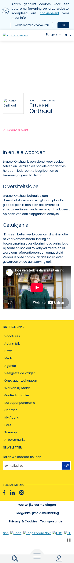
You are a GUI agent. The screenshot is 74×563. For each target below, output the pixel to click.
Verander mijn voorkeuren (32, 25)
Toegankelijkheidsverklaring (37, 513)
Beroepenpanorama (19, 403)
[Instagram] (21, 492)
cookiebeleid (49, 13)
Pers (7, 425)
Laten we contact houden (22, 457)
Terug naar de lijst (17, 130)
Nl (66, 35)
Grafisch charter (16, 395)
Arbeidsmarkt (14, 440)
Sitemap (10, 432)
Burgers (51, 34)
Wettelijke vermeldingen (37, 505)
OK (63, 25)
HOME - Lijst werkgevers (42, 100)
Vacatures (12, 336)
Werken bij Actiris (17, 388)
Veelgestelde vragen (19, 373)
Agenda (10, 366)
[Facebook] (4, 492)
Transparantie (51, 521)
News (8, 351)
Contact (10, 410)
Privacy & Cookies (23, 521)
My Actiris (11, 417)
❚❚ (68, 540)
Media (8, 358)
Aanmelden (66, 466)
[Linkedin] (12, 492)
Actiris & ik (12, 343)
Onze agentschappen (20, 380)
